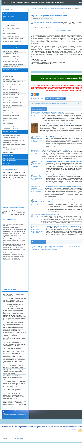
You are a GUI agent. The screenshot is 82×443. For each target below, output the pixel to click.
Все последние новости (10, 160)
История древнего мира (10, 100)
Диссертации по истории (10, 150)
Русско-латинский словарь (10, 51)
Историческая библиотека (44, 103)
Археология (6, 74)
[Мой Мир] (37, 94)
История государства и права (11, 94)
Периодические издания (10, 118)
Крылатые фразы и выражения (12, 41)
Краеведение (7, 107)
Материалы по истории (10, 131)
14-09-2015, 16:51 (48, 18)
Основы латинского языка (10, 19)
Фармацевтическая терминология (13, 38)
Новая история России (9, 113)
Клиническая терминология (11, 36)
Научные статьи (8, 152)
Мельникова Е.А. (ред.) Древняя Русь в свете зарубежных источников (51, 248)
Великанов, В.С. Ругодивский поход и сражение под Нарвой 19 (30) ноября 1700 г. (14, 240)
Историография (7, 87)
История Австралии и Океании (12, 92)
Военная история (8, 76)
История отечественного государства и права (14, 146)
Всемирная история (9, 79)
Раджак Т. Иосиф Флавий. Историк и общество (56, 150)
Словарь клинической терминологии (13, 59)
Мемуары (6, 110)
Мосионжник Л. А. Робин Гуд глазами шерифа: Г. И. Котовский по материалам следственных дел (13, 258)
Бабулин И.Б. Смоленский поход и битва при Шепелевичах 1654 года (13, 253)
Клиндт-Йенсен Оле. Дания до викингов (14, 229)
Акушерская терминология (11, 56)
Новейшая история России (11, 115)
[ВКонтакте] (32, 94)
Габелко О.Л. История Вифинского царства (13, 224)
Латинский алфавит (9, 25)
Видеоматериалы (8, 155)
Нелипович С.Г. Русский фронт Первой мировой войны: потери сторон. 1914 (14, 232)
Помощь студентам (8, 16)
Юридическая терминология (11, 66)
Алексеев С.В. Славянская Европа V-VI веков (44, 249)
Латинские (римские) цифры (11, 28)
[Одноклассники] (35, 94)
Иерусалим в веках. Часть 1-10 (50, 214)
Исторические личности (10, 89)
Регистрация (18, 438)
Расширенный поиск (9, 158)
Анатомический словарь (10, 53)
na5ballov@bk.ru (21, 414)
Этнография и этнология (10, 128)
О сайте (5, 13)
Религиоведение (8, 123)
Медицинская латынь (9, 33)
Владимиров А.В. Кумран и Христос (52, 112)
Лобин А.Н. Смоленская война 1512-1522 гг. (13, 236)
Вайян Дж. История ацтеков (11, 227)
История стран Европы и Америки (13, 105)
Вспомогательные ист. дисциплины (13, 81)
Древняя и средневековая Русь (12, 84)
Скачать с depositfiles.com (63, 30)
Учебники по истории (9, 126)
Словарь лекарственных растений (13, 64)
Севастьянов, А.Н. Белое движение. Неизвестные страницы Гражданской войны (14, 249)
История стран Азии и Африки (59, 103)
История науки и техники (10, 97)
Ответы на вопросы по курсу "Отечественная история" (11, 136)
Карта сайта (6, 163)
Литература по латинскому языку (12, 44)
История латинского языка (11, 23)
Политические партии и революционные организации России (14, 143)
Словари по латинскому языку (12, 47)
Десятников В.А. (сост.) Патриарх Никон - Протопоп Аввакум (57, 124)
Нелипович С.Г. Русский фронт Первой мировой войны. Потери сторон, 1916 (14, 244)
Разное (5, 121)
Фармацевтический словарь (11, 61)
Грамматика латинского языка (11, 31)
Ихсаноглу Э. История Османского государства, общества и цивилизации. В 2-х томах (56, 246)
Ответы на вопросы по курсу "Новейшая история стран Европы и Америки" (13, 140)
